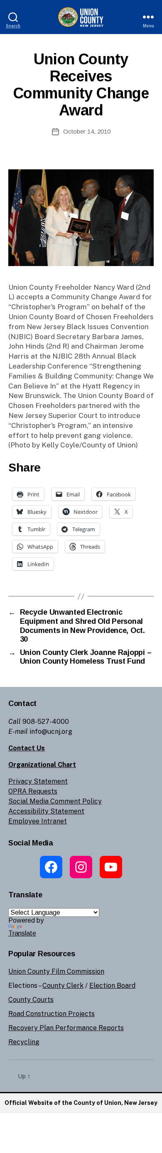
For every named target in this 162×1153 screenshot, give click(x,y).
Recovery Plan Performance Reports (66, 1028)
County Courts (31, 1000)
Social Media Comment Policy (55, 801)
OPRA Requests (32, 791)
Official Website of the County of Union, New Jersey (81, 1102)
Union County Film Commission (56, 971)
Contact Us (26, 748)
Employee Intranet (37, 821)
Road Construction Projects (51, 1014)
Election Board (112, 985)
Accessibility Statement (46, 811)
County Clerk (62, 985)
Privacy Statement (38, 781)
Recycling (23, 1042)
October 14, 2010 (86, 131)
